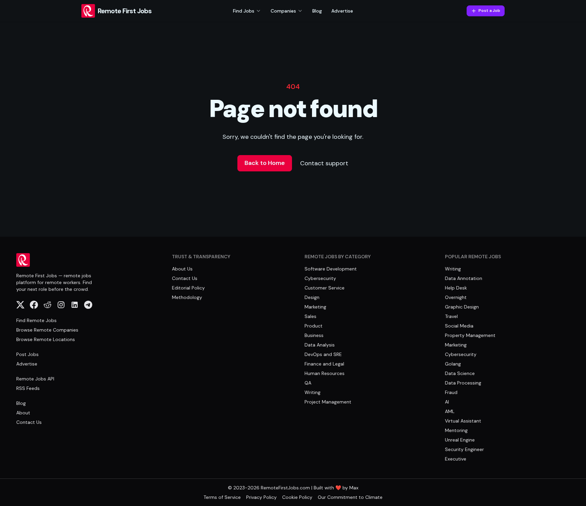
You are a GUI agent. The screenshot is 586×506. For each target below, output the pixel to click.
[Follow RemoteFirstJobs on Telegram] (88, 305)
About (23, 413)
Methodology (187, 297)
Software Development (331, 269)
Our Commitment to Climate (350, 497)
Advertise (342, 11)
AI (447, 402)
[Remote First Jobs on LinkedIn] (75, 305)
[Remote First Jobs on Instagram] (61, 305)
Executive (455, 459)
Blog (317, 11)
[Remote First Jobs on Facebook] (34, 305)
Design (312, 297)
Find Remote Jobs (36, 320)
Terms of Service (222, 497)
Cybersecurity (320, 278)
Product (314, 326)
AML (449, 411)
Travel (451, 316)
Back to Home (265, 163)
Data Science (460, 373)
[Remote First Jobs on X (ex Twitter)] (20, 305)
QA (308, 383)
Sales (310, 316)
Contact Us (29, 422)
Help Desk (456, 288)
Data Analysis (320, 345)
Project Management (328, 402)
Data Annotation (463, 278)
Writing (312, 392)
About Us (182, 269)
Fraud (451, 392)
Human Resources (325, 373)
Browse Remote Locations (45, 339)
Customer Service (325, 288)
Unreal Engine (460, 440)
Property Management (470, 335)
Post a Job (489, 10)
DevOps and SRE (323, 354)
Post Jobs (27, 354)
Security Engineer (464, 449)
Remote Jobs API (35, 379)
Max (353, 488)
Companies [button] (283, 11)
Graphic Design (462, 307)
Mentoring (456, 430)
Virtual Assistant (463, 421)
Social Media (459, 326)
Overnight (456, 297)
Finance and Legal (324, 364)
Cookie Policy (297, 497)
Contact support (324, 163)
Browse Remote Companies (47, 330)
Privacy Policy (261, 497)
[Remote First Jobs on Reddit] (47, 305)
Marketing (315, 307)
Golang (453, 364)
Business (314, 335)
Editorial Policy (188, 288)
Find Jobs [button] (243, 11)
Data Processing (463, 383)
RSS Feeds (28, 388)
